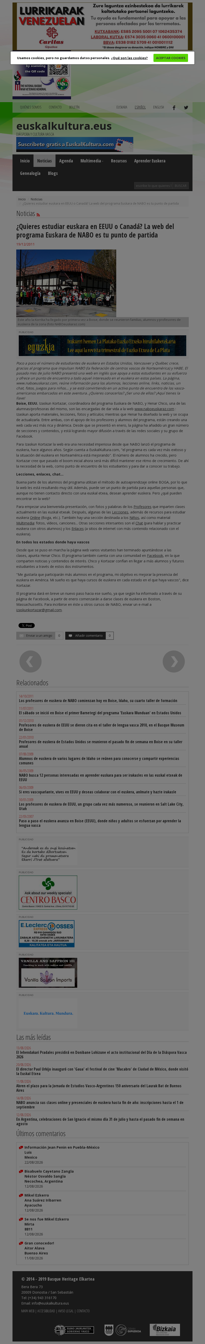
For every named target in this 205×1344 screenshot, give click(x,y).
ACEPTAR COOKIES (171, 58)
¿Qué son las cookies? (129, 58)
